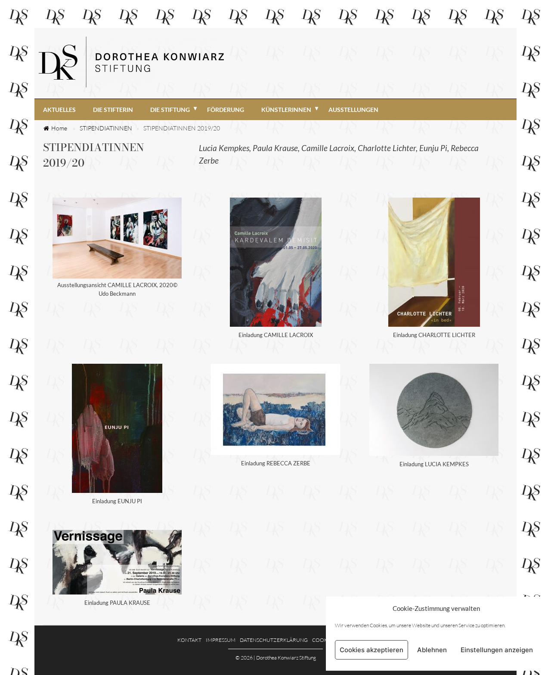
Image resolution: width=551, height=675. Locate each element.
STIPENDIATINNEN (106, 128)
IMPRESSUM (220, 640)
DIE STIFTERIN (113, 109)
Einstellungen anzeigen (497, 650)
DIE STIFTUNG (170, 109)
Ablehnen (432, 650)
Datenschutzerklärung (274, 640)
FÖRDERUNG (225, 109)
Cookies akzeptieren (371, 650)
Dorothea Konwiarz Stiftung (286, 657)
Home (59, 128)
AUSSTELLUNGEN (353, 109)
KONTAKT (189, 640)
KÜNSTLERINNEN (286, 109)
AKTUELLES (59, 109)
